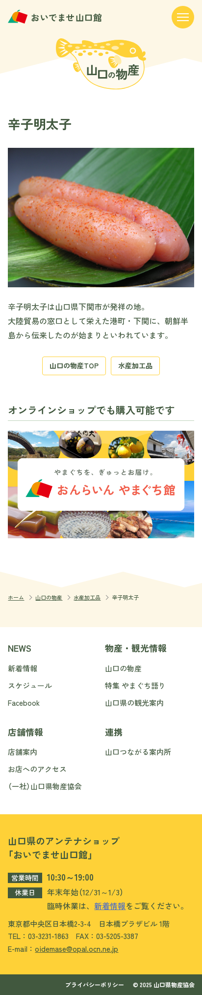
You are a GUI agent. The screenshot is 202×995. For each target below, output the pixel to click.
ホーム (16, 597)
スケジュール (30, 685)
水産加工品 (135, 365)
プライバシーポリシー (94, 984)
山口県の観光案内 (134, 702)
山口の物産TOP (74, 365)
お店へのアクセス (37, 769)
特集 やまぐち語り (135, 685)
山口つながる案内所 (138, 751)
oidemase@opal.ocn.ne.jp (76, 948)
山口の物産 (48, 597)
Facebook (24, 702)
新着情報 (22, 668)
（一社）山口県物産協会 (45, 786)
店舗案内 (22, 751)
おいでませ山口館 (56, 17)
